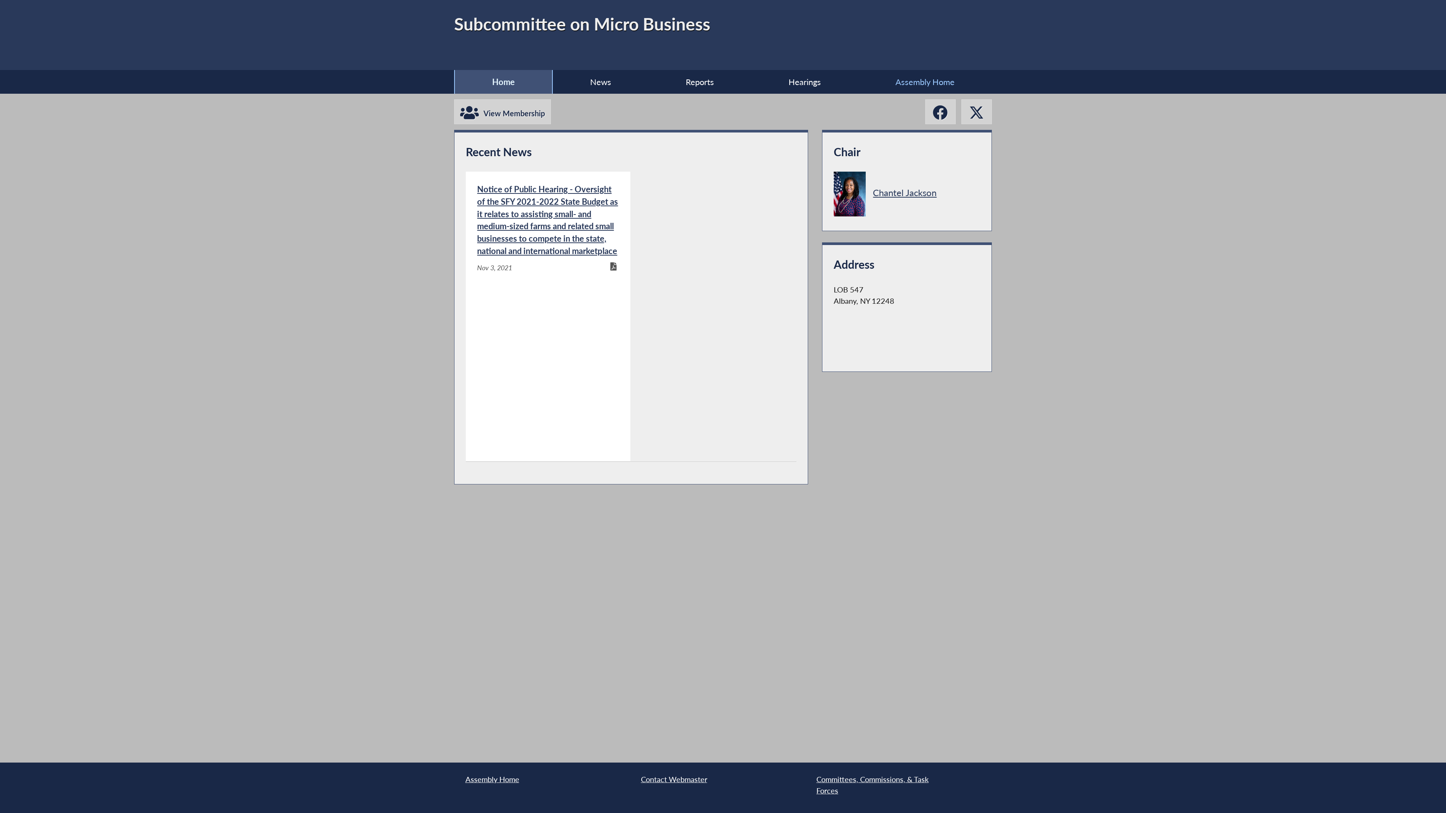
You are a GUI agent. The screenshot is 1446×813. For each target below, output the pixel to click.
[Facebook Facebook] (940, 111)
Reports (700, 82)
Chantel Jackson (905, 192)
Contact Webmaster (674, 779)
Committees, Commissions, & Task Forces (872, 785)
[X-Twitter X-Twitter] (976, 111)
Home (503, 82)
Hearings (805, 82)
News (600, 82)
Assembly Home (925, 82)
